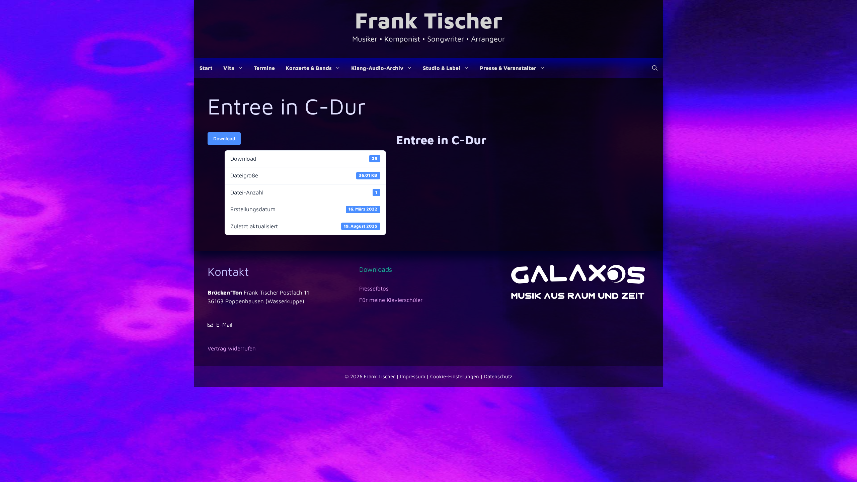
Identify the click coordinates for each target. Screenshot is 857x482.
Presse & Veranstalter (508, 68)
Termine (264, 68)
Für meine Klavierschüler (390, 300)
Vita (228, 68)
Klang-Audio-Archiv (377, 68)
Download (224, 138)
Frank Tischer (428, 20)
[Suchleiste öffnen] (655, 68)
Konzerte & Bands (309, 68)
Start (206, 68)
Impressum (412, 376)
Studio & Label (441, 68)
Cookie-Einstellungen (454, 376)
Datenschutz (498, 376)
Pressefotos (374, 288)
